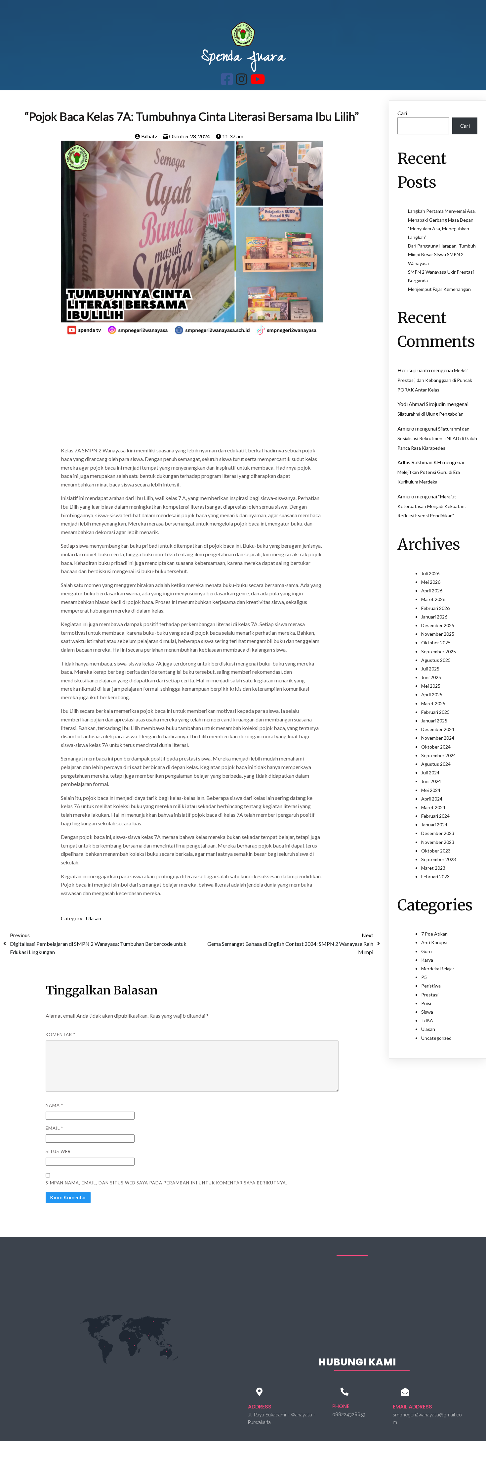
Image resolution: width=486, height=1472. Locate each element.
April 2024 (431, 799)
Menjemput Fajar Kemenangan (439, 289)
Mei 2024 (430, 790)
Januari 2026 (434, 617)
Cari (402, 113)
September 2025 (438, 651)
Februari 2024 (435, 816)
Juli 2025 (430, 668)
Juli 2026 (430, 573)
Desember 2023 (437, 833)
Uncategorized (436, 1038)
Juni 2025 (431, 677)
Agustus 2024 (436, 764)
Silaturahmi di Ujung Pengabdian (430, 414)
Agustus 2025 (436, 660)
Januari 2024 (434, 824)
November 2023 (437, 842)
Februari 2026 (435, 608)
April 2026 (431, 590)
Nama (54, 1105)
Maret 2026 (433, 599)
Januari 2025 (434, 720)
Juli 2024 (430, 772)
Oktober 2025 (436, 642)
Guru (426, 951)
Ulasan (93, 918)
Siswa (427, 1012)
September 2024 (438, 755)
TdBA (427, 1020)
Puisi (426, 1003)
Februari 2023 (435, 876)
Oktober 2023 (436, 850)
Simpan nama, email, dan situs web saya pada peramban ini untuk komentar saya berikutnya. (166, 1182)
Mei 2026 (430, 582)
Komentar (60, 1034)
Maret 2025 (433, 703)
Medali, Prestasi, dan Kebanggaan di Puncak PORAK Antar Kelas (434, 380)
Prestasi (429, 994)
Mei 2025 (430, 686)
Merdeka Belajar (437, 968)
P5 (424, 977)
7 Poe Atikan (434, 934)
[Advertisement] (192, 394)
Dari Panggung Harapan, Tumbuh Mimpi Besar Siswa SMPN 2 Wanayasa (442, 254)
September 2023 (438, 859)
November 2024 (437, 738)
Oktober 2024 (436, 747)
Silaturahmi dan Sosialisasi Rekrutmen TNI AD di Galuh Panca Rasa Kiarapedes (437, 438)
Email (54, 1128)
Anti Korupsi (434, 942)
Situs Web (58, 1151)
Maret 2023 (433, 868)
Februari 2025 (435, 712)
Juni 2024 (431, 781)
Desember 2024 (437, 729)
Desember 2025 (437, 625)
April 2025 (431, 694)
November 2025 (437, 634)
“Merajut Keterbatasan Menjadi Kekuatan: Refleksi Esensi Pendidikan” (431, 506)
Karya (427, 960)
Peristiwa (431, 986)
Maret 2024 (433, 807)
